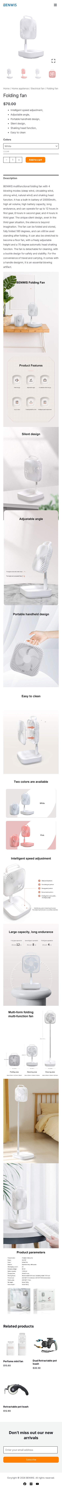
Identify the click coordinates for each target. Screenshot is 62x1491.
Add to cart (35, 159)
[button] (53, 39)
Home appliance (20, 88)
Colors (7, 139)
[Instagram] (31, 1483)
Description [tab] (10, 178)
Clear (6, 151)
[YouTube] (37, 1483)
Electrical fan (37, 88)
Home (6, 88)
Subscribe (31, 1459)
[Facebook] (24, 1483)
